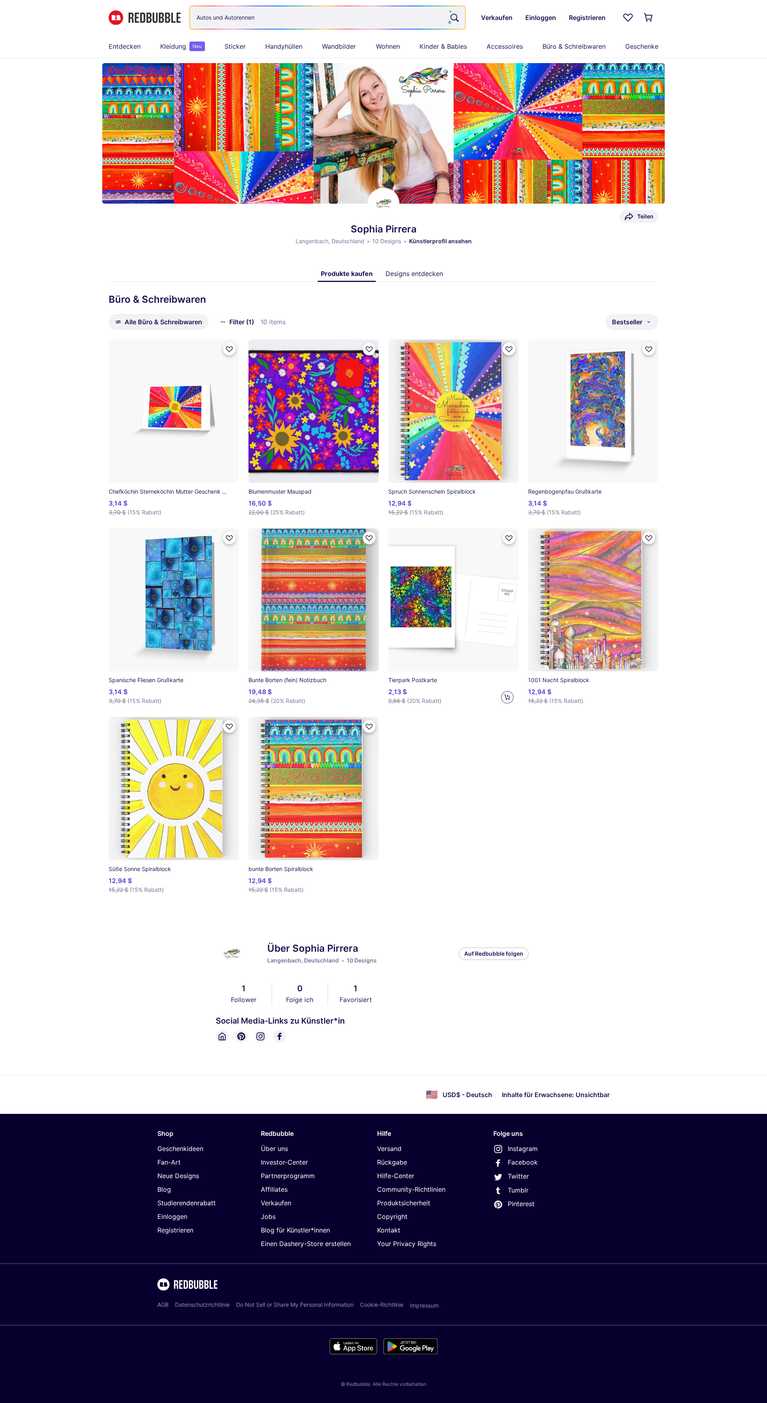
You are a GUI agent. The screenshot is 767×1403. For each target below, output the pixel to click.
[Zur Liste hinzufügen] (229, 349)
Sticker (235, 46)
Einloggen (172, 1216)
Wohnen (388, 46)
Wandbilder (339, 46)
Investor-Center (284, 1162)
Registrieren (175, 1230)
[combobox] (327, 17)
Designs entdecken (414, 274)
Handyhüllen (283, 46)
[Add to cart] (507, 697)
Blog (164, 1189)
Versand (389, 1149)
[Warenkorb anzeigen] (648, 17)
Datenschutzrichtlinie (202, 1304)
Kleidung (181, 46)
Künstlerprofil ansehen (440, 241)
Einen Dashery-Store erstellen (306, 1244)
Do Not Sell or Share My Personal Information (295, 1304)
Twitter (518, 1176)
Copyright (392, 1216)
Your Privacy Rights (406, 1244)
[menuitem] (125, 46)
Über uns (274, 1149)
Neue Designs (178, 1176)
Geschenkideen (180, 1149)
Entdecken (125, 46)
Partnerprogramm (288, 1176)
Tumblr (518, 1190)
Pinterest (521, 1204)
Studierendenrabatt (186, 1203)
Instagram (523, 1149)
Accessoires (505, 46)
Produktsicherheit (403, 1203)
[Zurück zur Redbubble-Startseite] (145, 17)
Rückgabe (392, 1162)
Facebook (523, 1162)
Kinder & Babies (443, 46)
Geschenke (641, 46)
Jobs (268, 1216)
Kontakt (388, 1230)
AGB (163, 1304)
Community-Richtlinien (411, 1189)
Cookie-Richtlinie (381, 1304)
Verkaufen (276, 1203)
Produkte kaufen (347, 274)
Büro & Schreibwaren (574, 46)
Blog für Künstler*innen (295, 1230)
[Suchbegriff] (454, 18)
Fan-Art (169, 1162)
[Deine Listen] (628, 17)
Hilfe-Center (395, 1176)
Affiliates (274, 1189)
